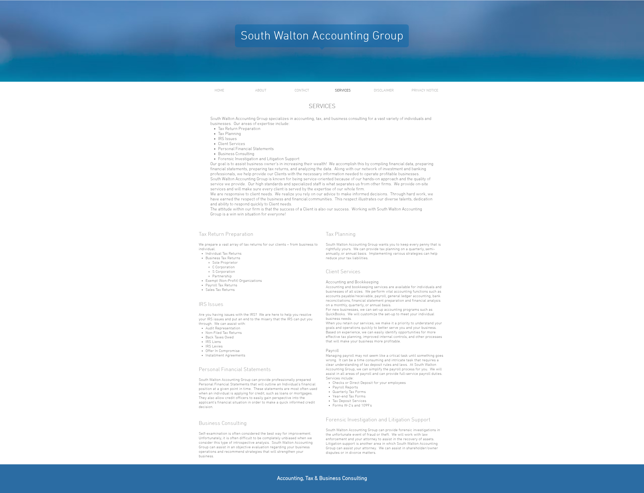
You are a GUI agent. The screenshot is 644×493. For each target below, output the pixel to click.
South (255, 36)
